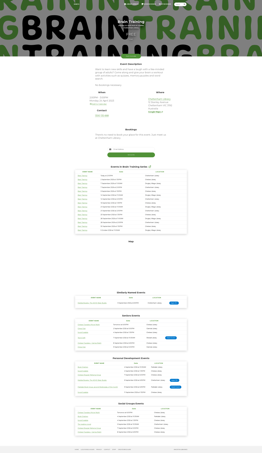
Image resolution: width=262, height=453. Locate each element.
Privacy (99, 449)
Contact (107, 449)
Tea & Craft (81, 338)
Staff (114, 449)
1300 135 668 (102, 115)
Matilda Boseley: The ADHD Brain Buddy (92, 303)
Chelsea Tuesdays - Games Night (89, 343)
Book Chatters (83, 367)
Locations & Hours (87, 449)
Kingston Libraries (180, 449)
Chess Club (82, 328)
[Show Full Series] (149, 166)
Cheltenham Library (159, 99)
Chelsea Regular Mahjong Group (89, 375)
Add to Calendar (99, 104)
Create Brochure (124, 449)
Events (76, 4)
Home (77, 449)
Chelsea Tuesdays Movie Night (89, 325)
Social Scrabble (83, 332)
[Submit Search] (185, 4)
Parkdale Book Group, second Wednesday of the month (98, 387)
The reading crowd (84, 424)
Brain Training (82, 176)
